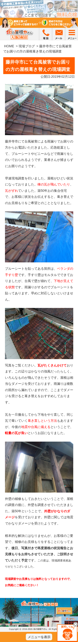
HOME (9, 46)
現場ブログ (27, 46)
